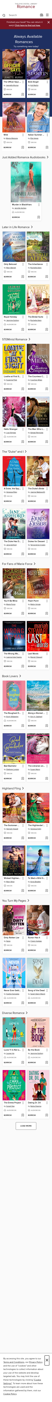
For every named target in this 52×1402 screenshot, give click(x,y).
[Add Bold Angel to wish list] (47, 94)
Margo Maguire (12, 138)
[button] (23, 82)
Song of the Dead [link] (36, 990)
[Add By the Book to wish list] (46, 1063)
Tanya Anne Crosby (37, 545)
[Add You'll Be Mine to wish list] (22, 613)
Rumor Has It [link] (34, 938)
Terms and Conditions (13, 1362)
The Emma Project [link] (12, 1103)
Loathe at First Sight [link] (12, 376)
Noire (8, 941)
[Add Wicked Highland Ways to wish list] (22, 891)
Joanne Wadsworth (37, 492)
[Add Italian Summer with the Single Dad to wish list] (47, 147)
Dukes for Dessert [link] (36, 541)
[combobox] (20, 15)
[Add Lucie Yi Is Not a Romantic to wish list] (22, 1063)
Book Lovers (10, 676)
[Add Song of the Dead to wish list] (46, 1003)
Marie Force (10, 604)
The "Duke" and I (13, 452)
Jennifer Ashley (20, 208)
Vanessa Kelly (35, 829)
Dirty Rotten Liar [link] (11, 938)
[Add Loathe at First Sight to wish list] (22, 389)
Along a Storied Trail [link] (37, 713)
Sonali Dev (10, 1106)
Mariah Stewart (36, 657)
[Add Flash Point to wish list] (46, 613)
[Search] (4, 15)
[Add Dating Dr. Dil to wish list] (46, 1115)
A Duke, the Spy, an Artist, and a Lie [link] (12, 488)
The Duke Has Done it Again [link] (12, 541)
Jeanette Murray (12, 85)
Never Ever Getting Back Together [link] (12, 990)
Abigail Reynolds (36, 433)
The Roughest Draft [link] (12, 713)
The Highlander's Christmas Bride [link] (37, 825)
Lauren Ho (10, 1053)
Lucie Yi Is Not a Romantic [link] (12, 1050)
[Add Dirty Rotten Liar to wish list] (22, 950)
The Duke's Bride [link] (36, 488)
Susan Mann (35, 769)
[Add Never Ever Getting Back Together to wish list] (22, 1003)
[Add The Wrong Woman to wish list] (22, 666)
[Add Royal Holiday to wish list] (22, 330)
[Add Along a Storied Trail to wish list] (46, 726)
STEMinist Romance (15, 339)
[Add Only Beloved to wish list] (22, 277)
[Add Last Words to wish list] (46, 666)
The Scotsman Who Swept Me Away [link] (12, 825)
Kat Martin (34, 85)
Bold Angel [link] (33, 82)
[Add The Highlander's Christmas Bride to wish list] (46, 838)
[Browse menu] (47, 15)
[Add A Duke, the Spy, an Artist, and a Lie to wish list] (22, 501)
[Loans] (41, 15)
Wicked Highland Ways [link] (12, 878)
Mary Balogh (11, 268)
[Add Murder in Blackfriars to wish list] (38, 217)
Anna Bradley (35, 882)
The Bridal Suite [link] (35, 317)
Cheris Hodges (36, 941)
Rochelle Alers (35, 268)
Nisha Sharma (35, 1106)
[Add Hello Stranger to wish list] (22, 442)
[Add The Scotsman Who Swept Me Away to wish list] (22, 838)
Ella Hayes (34, 138)
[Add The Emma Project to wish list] (22, 1115)
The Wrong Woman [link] (12, 654)
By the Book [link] (34, 1050)
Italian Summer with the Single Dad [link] (37, 135)
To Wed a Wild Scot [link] (37, 878)
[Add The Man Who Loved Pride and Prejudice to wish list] (46, 442)
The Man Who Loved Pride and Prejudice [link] (37, 429)
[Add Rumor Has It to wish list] (46, 950)
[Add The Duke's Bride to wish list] (46, 501)
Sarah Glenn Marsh (37, 994)
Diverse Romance (13, 1013)
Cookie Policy (10, 1394)
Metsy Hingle (35, 604)
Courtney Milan (36, 380)
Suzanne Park (11, 380)
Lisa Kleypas (11, 433)
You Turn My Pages (14, 901)
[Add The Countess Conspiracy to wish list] (46, 389)
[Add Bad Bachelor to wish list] (22, 779)
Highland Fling (11, 788)
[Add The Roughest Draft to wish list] (22, 726)
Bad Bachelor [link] (10, 766)
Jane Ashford (11, 545)
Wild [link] (6, 135)
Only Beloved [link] (10, 264)
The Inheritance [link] (35, 264)
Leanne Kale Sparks (14, 657)
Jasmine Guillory (12, 320)
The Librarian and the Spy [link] (37, 766)
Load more (26, 1126)
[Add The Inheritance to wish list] (46, 277)
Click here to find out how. (27, 25)
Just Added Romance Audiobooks (24, 157)
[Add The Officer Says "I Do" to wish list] (22, 94)
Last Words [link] (33, 654)
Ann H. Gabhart (36, 717)
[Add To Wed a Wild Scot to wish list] (46, 891)
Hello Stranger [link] (10, 429)
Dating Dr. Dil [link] (34, 1103)
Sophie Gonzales (12, 994)
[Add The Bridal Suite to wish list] (46, 330)
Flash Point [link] (33, 601)
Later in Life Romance (16, 227)
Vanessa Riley (11, 492)
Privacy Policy (35, 1362)
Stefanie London (12, 769)
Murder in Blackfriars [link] (22, 205)
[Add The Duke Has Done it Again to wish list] (22, 554)
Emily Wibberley (12, 717)
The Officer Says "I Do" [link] (12, 82)
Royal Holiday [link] (10, 317)
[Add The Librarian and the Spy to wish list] (46, 779)
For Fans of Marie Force (17, 564)
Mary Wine (10, 882)
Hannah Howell (12, 829)
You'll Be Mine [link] (10, 601)
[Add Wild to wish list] (22, 147)
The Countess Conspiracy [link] (37, 376)
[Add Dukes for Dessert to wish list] (46, 554)
